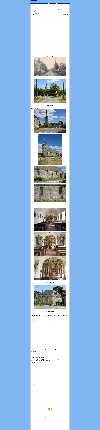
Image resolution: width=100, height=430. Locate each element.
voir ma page (39, 362)
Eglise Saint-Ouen (50, 105)
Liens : (33, 415)
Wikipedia (37, 313)
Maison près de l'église (50, 282)
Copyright (48, 428)
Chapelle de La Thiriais (35, 10)
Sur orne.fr (47, 361)
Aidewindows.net (51, 428)
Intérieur (50, 205)
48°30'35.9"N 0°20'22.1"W (37, 108)
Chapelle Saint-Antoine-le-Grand (37, 11)
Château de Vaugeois (50, 311)
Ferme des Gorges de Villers (36, 13)
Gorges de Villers (35, 12)
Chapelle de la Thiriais (50, 345)
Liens (33, 14)
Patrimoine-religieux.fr (34, 351)
